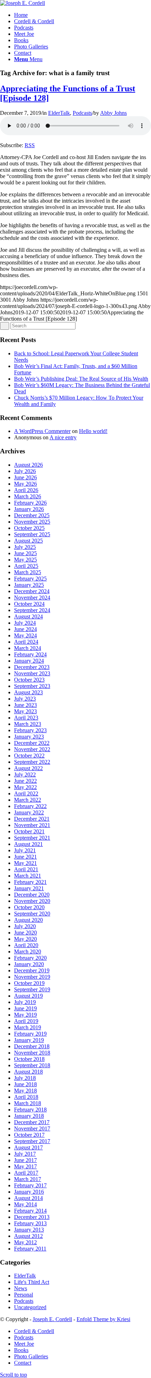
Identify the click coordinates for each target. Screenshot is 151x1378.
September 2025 (32, 534)
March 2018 (27, 1103)
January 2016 (29, 1192)
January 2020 (29, 964)
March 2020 (27, 951)
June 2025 (25, 553)
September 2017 (32, 1141)
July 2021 (25, 850)
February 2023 (30, 730)
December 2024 (32, 591)
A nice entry (63, 437)
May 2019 (25, 1015)
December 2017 (32, 1122)
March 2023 (27, 724)
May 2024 (25, 635)
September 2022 (32, 762)
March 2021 (27, 876)
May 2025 (25, 560)
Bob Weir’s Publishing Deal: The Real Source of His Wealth (81, 379)
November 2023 (32, 673)
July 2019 (25, 1002)
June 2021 (25, 857)
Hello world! (93, 431)
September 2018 (32, 1065)
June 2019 (25, 1008)
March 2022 (27, 800)
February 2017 (30, 1185)
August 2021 (28, 844)
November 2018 (32, 1053)
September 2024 (32, 610)
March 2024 (27, 648)
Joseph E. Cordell (52, 1319)
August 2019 (28, 996)
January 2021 (29, 888)
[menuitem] (82, 15)
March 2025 (27, 572)
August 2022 (28, 768)
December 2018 (32, 1046)
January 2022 (29, 812)
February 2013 (30, 1223)
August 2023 (28, 692)
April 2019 (26, 1021)
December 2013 (32, 1217)
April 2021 (26, 869)
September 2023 (32, 686)
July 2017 (25, 1154)
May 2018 (25, 1091)
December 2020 (32, 895)
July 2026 (25, 471)
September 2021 (32, 838)
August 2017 (28, 1147)
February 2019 (30, 1034)
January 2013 (29, 1230)
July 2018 (25, 1078)
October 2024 (29, 604)
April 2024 (26, 642)
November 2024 (32, 598)
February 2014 (30, 1211)
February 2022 (30, 806)
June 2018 (25, 1084)
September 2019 (32, 989)
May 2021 (25, 863)
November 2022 (32, 749)
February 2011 (30, 1249)
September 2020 (32, 914)
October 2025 (29, 528)
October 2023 (29, 680)
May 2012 (25, 1242)
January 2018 (29, 1116)
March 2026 (27, 496)
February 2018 (30, 1110)
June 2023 (25, 705)
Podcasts (82, 113)
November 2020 (32, 901)
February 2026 (30, 503)
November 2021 (32, 825)
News (20, 1288)
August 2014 (28, 1198)
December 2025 (32, 515)
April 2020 (26, 945)
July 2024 (25, 623)
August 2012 (28, 1236)
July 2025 (25, 547)
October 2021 (29, 831)
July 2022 (25, 774)
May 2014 (25, 1204)
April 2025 (26, 566)
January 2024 (29, 661)
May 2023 (25, 711)
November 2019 (32, 977)
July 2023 (25, 699)
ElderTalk (59, 113)
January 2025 (29, 585)
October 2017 (29, 1135)
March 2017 (27, 1179)
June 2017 (25, 1160)
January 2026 (29, 509)
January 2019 (29, 1040)
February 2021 (30, 882)
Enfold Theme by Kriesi (103, 1319)
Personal (23, 1295)
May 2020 (25, 939)
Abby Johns (113, 113)
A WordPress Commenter (42, 431)
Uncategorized (30, 1307)
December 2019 (32, 970)
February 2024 (30, 654)
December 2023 (32, 667)
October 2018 (29, 1059)
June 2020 (25, 933)
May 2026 (25, 484)
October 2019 (29, 983)
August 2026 (28, 465)
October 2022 (29, 756)
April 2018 (26, 1097)
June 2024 (25, 629)
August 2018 (28, 1072)
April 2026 (26, 490)
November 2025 (32, 522)
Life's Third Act (31, 1282)
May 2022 (25, 787)
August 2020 (28, 920)
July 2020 (25, 926)
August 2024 (28, 616)
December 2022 (32, 743)
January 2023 (29, 737)
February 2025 (30, 579)
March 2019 (27, 1027)
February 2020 (30, 958)
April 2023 (26, 718)
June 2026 (25, 477)
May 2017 (25, 1166)
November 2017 (32, 1128)
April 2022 (26, 793)
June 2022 (25, 781)
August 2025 (28, 541)
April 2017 (26, 1173)
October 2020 (29, 907)
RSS (30, 145)
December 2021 (32, 819)
